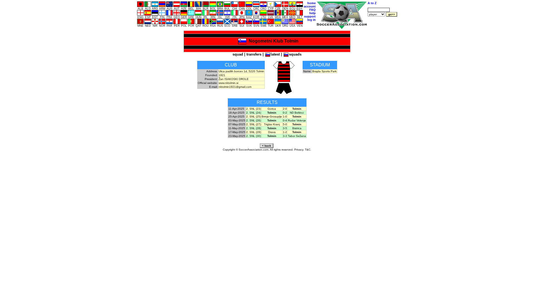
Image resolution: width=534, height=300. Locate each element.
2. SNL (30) (253, 136)
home (311, 3)
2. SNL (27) (253, 124)
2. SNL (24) (253, 112)
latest (275, 54)
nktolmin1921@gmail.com (235, 86)
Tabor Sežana (297, 136)
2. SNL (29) (253, 132)
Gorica (272, 108)
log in (311, 19)
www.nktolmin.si (228, 82)
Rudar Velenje (297, 120)
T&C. (308, 149)
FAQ (312, 9)
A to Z (372, 3)
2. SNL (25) (253, 116)
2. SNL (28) (253, 128)
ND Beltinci (297, 112)
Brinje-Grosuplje (272, 116)
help (312, 13)
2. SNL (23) (253, 108)
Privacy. (299, 149)
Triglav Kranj (272, 124)
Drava (272, 132)
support (310, 16)
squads (295, 54)
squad (238, 54)
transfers (253, 54)
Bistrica (296, 128)
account (310, 6)
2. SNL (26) (253, 120)
